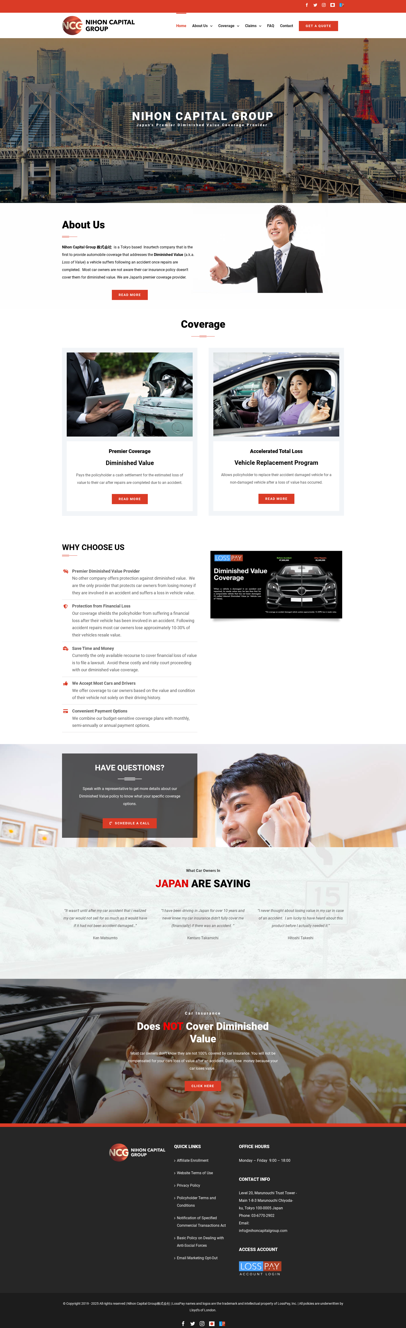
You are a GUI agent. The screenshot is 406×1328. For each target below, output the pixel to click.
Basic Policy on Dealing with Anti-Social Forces (200, 1242)
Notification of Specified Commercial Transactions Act (201, 1222)
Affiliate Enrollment (192, 1160)
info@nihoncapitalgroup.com (263, 1230)
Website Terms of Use (195, 1173)
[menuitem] (181, 25)
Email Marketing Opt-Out (197, 1258)
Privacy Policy (188, 1185)
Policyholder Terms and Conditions (196, 1202)
